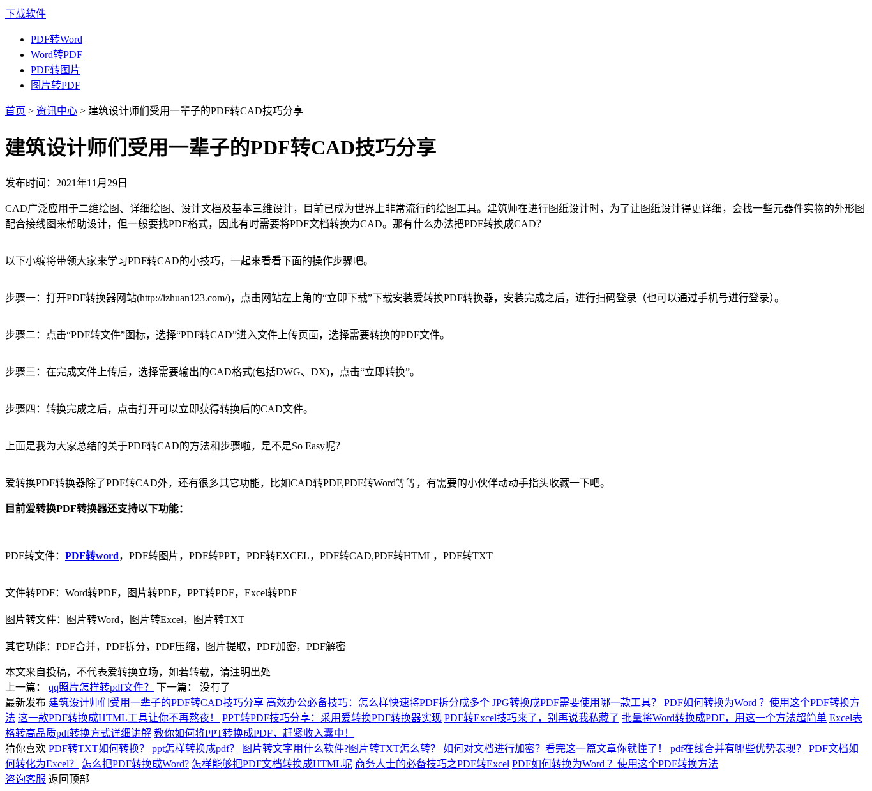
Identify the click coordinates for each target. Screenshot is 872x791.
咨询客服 (25, 779)
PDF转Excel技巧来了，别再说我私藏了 (531, 717)
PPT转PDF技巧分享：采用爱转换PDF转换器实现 (332, 717)
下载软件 (25, 13)
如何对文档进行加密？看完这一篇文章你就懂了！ (555, 748)
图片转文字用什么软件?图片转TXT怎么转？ (341, 748)
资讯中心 (56, 110)
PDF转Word (56, 39)
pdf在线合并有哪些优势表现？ (738, 748)
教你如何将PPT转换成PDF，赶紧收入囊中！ (254, 733)
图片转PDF (55, 85)
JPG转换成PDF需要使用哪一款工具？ (576, 702)
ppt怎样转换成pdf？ (195, 748)
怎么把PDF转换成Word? (135, 763)
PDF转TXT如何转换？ (99, 748)
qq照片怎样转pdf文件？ (101, 687)
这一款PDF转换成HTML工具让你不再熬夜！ (119, 717)
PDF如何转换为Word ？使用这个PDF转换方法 (615, 763)
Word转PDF (56, 54)
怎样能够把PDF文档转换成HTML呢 (272, 763)
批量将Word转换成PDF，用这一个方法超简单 (724, 717)
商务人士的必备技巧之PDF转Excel (432, 763)
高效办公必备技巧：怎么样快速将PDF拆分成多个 (378, 702)
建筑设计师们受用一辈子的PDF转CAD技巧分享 (156, 702)
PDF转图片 (55, 69)
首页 (15, 110)
